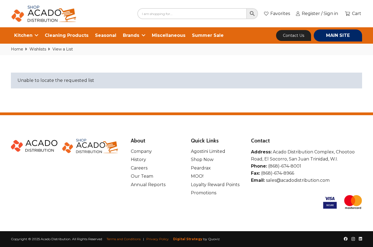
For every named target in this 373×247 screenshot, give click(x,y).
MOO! (197, 176)
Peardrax (201, 168)
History (138, 159)
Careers (139, 168)
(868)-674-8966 (277, 173)
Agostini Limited (208, 151)
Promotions (203, 192)
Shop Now (202, 159)
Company (141, 151)
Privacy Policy (157, 239)
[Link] (44, 14)
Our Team (142, 176)
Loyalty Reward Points (215, 184)
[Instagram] (353, 239)
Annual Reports (148, 184)
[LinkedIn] (360, 239)
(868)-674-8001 (284, 166)
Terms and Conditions (123, 239)
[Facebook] (346, 239)
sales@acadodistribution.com (298, 180)
